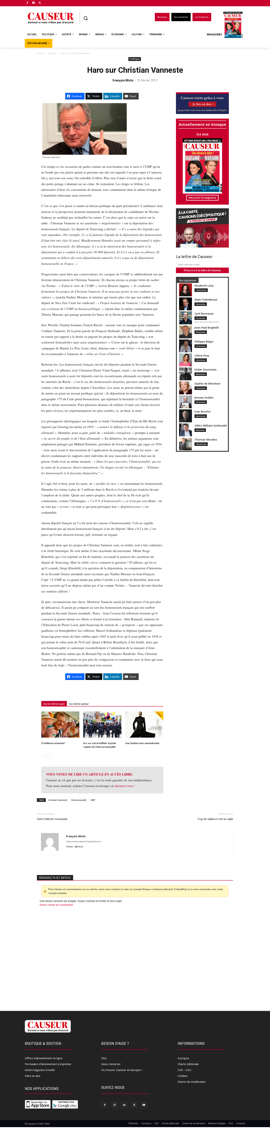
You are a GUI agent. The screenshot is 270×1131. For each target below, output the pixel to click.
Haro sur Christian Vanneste (135, 70)
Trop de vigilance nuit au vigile (215, 819)
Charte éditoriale (188, 1064)
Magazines (214, 34)
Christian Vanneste (57, 800)
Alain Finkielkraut (206, 299)
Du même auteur (79, 703)
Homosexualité (79, 800)
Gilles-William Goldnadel (211, 425)
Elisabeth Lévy (204, 285)
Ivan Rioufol (202, 411)
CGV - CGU (184, 1070)
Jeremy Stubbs (204, 397)
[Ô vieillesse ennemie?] (60, 724)
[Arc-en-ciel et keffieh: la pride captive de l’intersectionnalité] (102, 724)
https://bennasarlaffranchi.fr (207, 322)
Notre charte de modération (56, 904)
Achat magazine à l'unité (40, 1070)
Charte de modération (192, 1081)
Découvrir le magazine (202, 197)
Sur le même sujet (54, 703)
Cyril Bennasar (204, 313)
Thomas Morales (206, 439)
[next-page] (49, 755)
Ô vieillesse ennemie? (53, 743)
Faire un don (32, 1076)
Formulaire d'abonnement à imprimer (48, 1064)
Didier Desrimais (206, 369)
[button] (85, 18)
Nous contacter (111, 1064)
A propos (183, 1058)
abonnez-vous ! (125, 785)
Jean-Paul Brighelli (207, 327)
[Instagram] (114, 1104)
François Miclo (123, 80)
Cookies (183, 1076)
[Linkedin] (124, 1104)
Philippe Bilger (204, 341)
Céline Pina (202, 355)
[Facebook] (27, 3)
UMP (93, 800)
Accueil (40, 53)
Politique (52, 53)
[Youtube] (143, 1104)
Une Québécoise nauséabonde (142, 743)
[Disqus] (135, 957)
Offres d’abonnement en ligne (43, 1058)
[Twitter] (39, 3)
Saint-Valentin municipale (52, 819)
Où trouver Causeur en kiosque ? (122, 1070)
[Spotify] (33, 3)
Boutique (49, 2)
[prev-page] (43, 755)
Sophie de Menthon (207, 383)
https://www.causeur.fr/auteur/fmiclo (83, 841)
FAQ (104, 1058)
